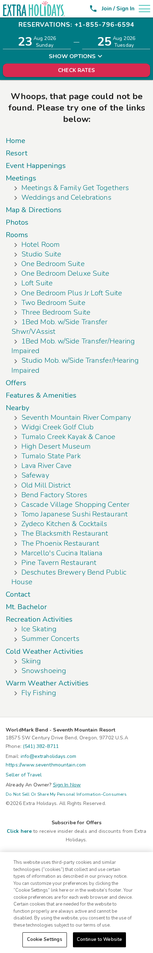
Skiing (31, 661)
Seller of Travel (24, 774)
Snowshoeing (43, 671)
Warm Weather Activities (47, 683)
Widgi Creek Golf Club (57, 427)
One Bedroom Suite (53, 264)
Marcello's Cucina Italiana (62, 553)
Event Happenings (36, 165)
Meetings (21, 178)
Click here (19, 831)
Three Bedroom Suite (55, 312)
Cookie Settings (44, 939)
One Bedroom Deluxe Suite (65, 273)
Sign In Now (67, 784)
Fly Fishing (38, 693)
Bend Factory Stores (54, 495)
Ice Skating (39, 629)
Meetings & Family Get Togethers (75, 188)
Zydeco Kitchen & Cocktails (64, 524)
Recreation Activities (39, 619)
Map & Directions (34, 210)
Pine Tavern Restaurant (58, 562)
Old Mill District (46, 485)
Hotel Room (40, 244)
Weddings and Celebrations (66, 197)
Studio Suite (41, 254)
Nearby (18, 408)
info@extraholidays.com (48, 756)
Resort (17, 153)
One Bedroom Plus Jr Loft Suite (71, 293)
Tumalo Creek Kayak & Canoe (68, 437)
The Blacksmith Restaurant (65, 533)
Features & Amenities (41, 395)
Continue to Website (99, 939)
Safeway (35, 475)
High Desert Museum (56, 446)
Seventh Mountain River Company (76, 417)
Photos (17, 222)
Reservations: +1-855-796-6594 (76, 24)
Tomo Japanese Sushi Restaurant (74, 514)
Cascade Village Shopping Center (75, 504)
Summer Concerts (50, 638)
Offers (16, 383)
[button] (143, 8)
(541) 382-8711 (41, 746)
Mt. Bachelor (26, 607)
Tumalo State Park (51, 456)
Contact (18, 594)
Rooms (17, 235)
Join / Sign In (118, 8)
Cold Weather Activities (44, 651)
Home (15, 141)
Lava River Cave (46, 465)
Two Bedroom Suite (53, 302)
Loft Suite (37, 283)
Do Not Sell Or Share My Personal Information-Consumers (66, 794)
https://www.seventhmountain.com (46, 764)
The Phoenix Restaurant (60, 543)
